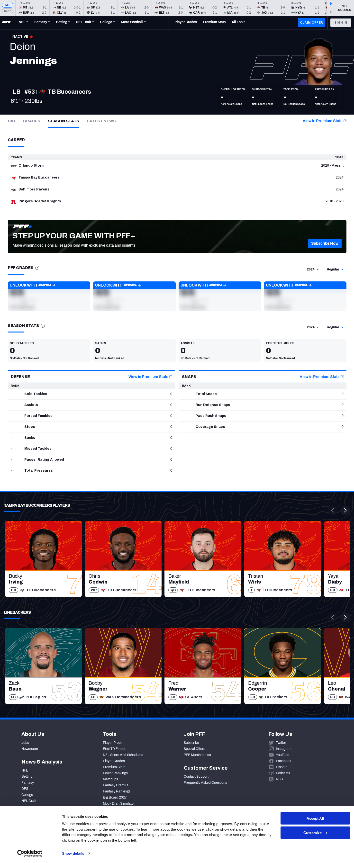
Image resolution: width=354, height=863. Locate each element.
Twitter (281, 743)
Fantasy (27, 782)
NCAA (7, 10)
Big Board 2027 (115, 797)
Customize (312, 833)
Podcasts (283, 773)
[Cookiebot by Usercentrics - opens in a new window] (29, 853)
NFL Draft (28, 801)
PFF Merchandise (197, 755)
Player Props (112, 743)
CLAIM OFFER (311, 22)
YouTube (282, 755)
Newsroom (29, 749)
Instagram (283, 749)
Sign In (340, 22)
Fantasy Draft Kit (115, 785)
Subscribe (191, 743)
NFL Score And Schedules (123, 755)
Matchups (110, 779)
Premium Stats (114, 767)
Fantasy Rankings (116, 791)
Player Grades (114, 761)
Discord (282, 767)
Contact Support (196, 776)
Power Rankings (115, 773)
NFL (7, 5)
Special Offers (194, 749)
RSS (279, 779)
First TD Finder (114, 749)
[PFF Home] (6, 22)
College (27, 795)
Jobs (25, 743)
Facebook (283, 761)
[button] (324, 243)
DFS (24, 789)
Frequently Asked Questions (205, 782)
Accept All (315, 818)
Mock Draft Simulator (119, 803)
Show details (73, 853)
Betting (26, 776)
